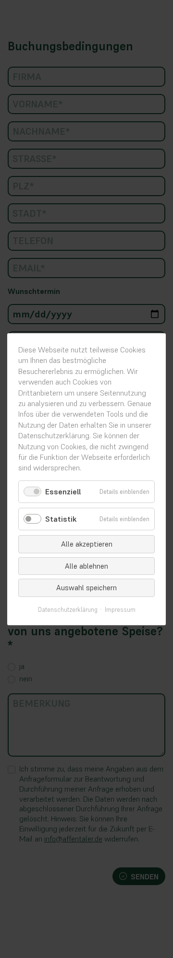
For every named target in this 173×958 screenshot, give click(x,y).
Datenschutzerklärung (68, 609)
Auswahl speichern (86, 587)
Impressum (120, 609)
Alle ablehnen (86, 565)
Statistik (61, 519)
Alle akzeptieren (86, 544)
